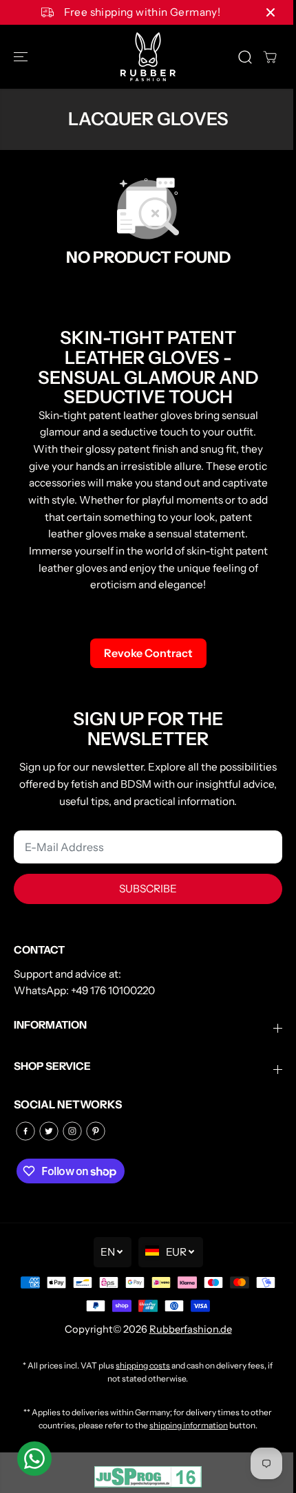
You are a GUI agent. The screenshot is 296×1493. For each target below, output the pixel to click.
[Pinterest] (95, 1131)
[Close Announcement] (270, 12)
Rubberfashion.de (190, 1329)
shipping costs (143, 1365)
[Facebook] (25, 1131)
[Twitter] (49, 1131)
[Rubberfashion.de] (148, 56)
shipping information (188, 1425)
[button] (22, 56)
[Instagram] (72, 1131)
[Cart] (269, 57)
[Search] (245, 57)
